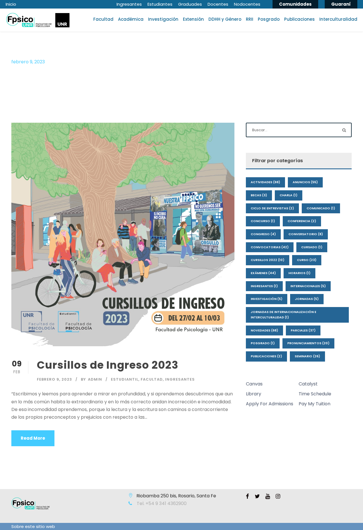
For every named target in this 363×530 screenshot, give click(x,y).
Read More (33, 438)
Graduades (190, 4)
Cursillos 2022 (267, 260)
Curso (306, 260)
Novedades (264, 330)
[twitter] (257, 496)
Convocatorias (270, 247)
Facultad (103, 19)
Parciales (303, 330)
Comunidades (295, 4)
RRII (249, 19)
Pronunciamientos (308, 343)
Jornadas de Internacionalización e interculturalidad (283, 315)
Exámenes (263, 273)
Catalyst (308, 384)
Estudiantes (159, 4)
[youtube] (267, 496)
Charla (288, 195)
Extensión (193, 19)
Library (253, 394)
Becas (259, 195)
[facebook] (247, 496)
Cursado (311, 247)
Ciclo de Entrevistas (272, 208)
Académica (130, 19)
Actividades (265, 182)
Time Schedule (315, 394)
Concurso (263, 221)
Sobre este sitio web (33, 526)
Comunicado (321, 208)
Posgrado (269, 19)
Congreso (263, 234)
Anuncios (305, 182)
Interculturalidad (338, 19)
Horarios (299, 273)
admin (95, 379)
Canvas (254, 384)
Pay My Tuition (314, 403)
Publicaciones (299, 19)
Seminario (307, 356)
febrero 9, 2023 (54, 379)
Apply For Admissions (269, 403)
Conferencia (302, 221)
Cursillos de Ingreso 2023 (107, 365)
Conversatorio (305, 234)
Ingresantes (129, 4)
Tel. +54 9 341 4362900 (161, 503)
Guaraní (341, 4)
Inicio (11, 4)
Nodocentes (247, 4)
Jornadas (307, 299)
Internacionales (308, 286)
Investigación (163, 19)
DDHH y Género (224, 19)
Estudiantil (124, 379)
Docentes (218, 4)
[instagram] (278, 496)
